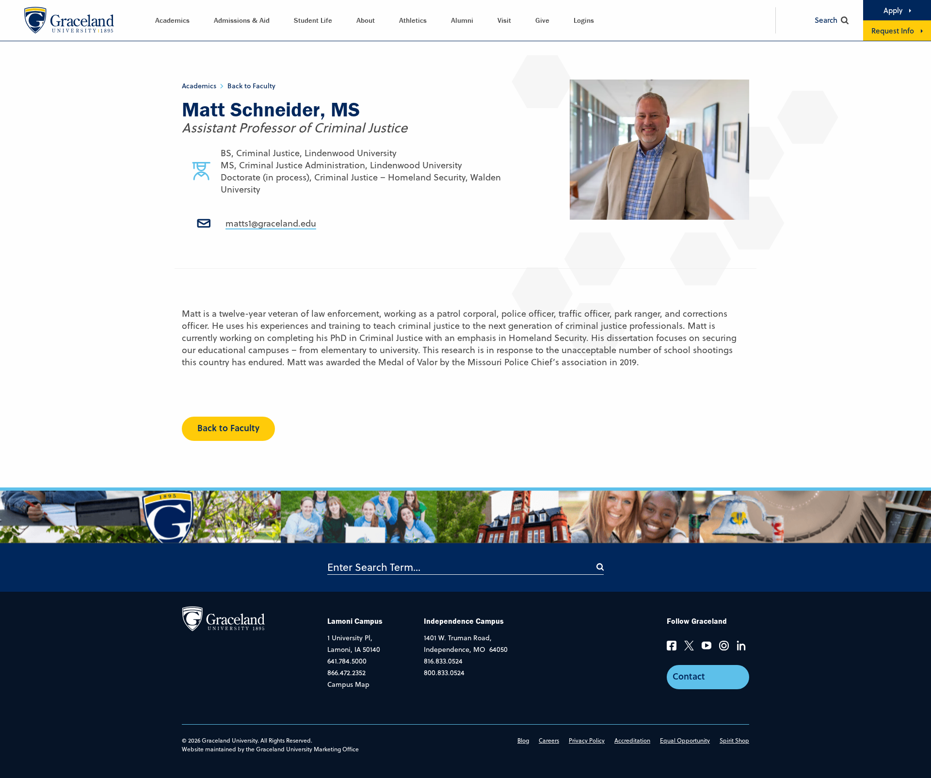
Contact (689, 676)
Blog (523, 740)
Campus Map (348, 684)
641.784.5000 (347, 661)
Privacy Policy (587, 740)
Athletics (413, 20)
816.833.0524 (443, 661)
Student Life (313, 20)
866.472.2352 (346, 673)
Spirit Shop (734, 740)
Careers (549, 740)
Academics (172, 20)
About (365, 20)
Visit (504, 20)
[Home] (223, 618)
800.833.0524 (444, 673)
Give (542, 20)
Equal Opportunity (685, 740)
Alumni (462, 20)
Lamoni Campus (355, 621)
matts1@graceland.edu (270, 223)
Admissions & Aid (242, 20)
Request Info (892, 30)
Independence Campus (464, 621)
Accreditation (632, 740)
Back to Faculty (251, 86)
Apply (892, 10)
